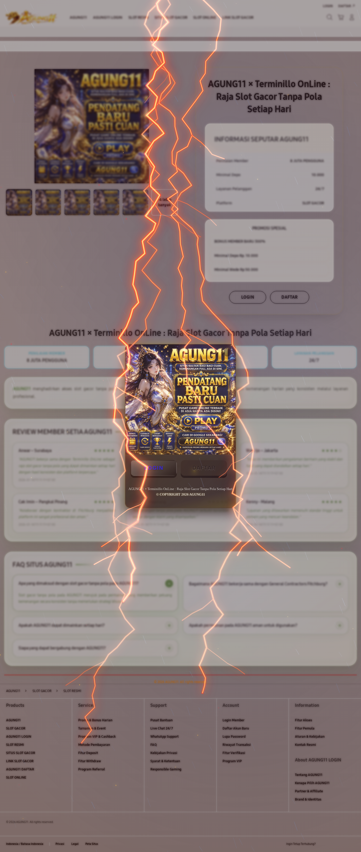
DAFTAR (204, 468)
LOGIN (153, 468)
